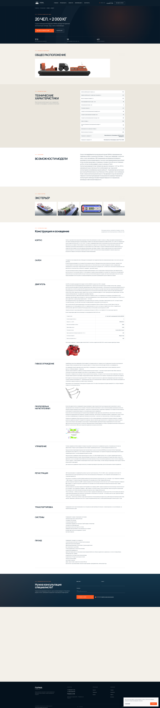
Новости (71, 2)
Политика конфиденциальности (41, 707)
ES (102, 2)
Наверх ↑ (123, 706)
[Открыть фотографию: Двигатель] (73, 350)
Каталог (94, 690)
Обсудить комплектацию (44, 30)
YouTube (81, 706)
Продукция (63, 2)
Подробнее (127, 703)
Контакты (87, 2)
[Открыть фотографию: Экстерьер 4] (114, 209)
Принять (154, 703)
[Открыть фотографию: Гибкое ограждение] (73, 393)
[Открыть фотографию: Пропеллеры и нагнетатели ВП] (73, 433)
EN (101, 2)
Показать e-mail (71, 693)
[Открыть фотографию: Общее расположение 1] (72, 68)
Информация (78, 2)
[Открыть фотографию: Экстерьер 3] (91, 209)
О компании (112, 692)
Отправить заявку (85, 597)
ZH (104, 2)
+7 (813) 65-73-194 (71, 689)
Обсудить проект (120, 2)
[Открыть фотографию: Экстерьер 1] (46, 209)
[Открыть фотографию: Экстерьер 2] (69, 209)
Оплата (94, 694)
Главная (56, 2)
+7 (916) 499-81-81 (71, 691)
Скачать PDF (59, 30)
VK (77, 706)
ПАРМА (38, 688)
